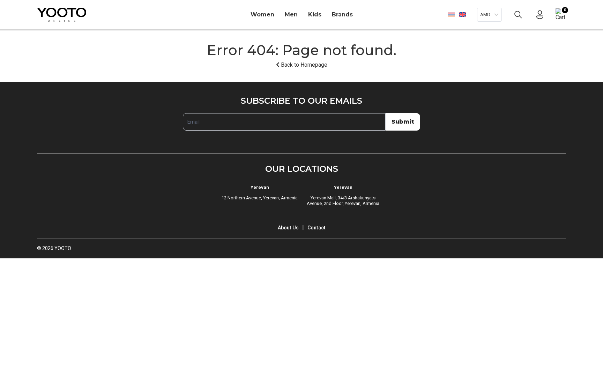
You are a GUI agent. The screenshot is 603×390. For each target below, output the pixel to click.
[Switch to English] (462, 14)
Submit (403, 121)
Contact (316, 227)
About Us (288, 227)
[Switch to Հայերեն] (451, 14)
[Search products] (518, 15)
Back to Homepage (303, 64)
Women (262, 14)
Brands (342, 14)
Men (291, 14)
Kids (314, 14)
